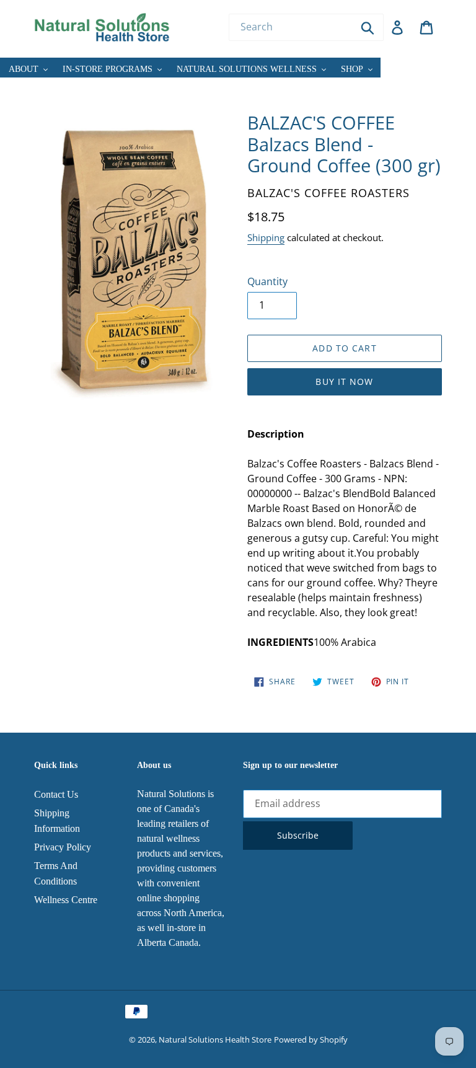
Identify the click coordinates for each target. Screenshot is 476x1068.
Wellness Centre (65, 899)
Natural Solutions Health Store (215, 1039)
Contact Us (56, 794)
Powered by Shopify (311, 1039)
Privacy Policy (62, 847)
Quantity (267, 281)
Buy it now (344, 381)
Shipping (265, 237)
